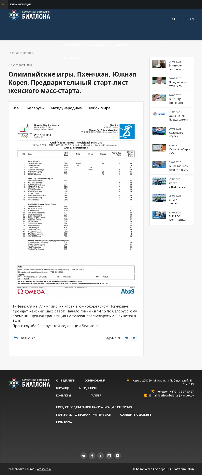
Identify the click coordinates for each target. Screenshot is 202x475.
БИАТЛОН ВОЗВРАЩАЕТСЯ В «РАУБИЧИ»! (180, 220)
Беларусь (35, 108)
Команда (121, 45)
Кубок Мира (99, 108)
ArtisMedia (44, 469)
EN (192, 19)
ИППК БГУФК (64, 422)
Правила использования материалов (83, 414)
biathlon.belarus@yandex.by (176, 395)
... (160, 45)
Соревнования (98, 45)
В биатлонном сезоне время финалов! (178, 170)
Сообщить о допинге (135, 414)
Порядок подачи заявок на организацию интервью (94, 407)
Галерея (96, 395)
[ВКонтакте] (127, 338)
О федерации (72, 45)
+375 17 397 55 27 (182, 391)
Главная (13, 53)
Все (15, 108)
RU (186, 19)
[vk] (83, 455)
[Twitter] (135, 338)
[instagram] (109, 455)
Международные (66, 108)
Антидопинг (72, 58)
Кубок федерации (20, 4)
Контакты (63, 395)
